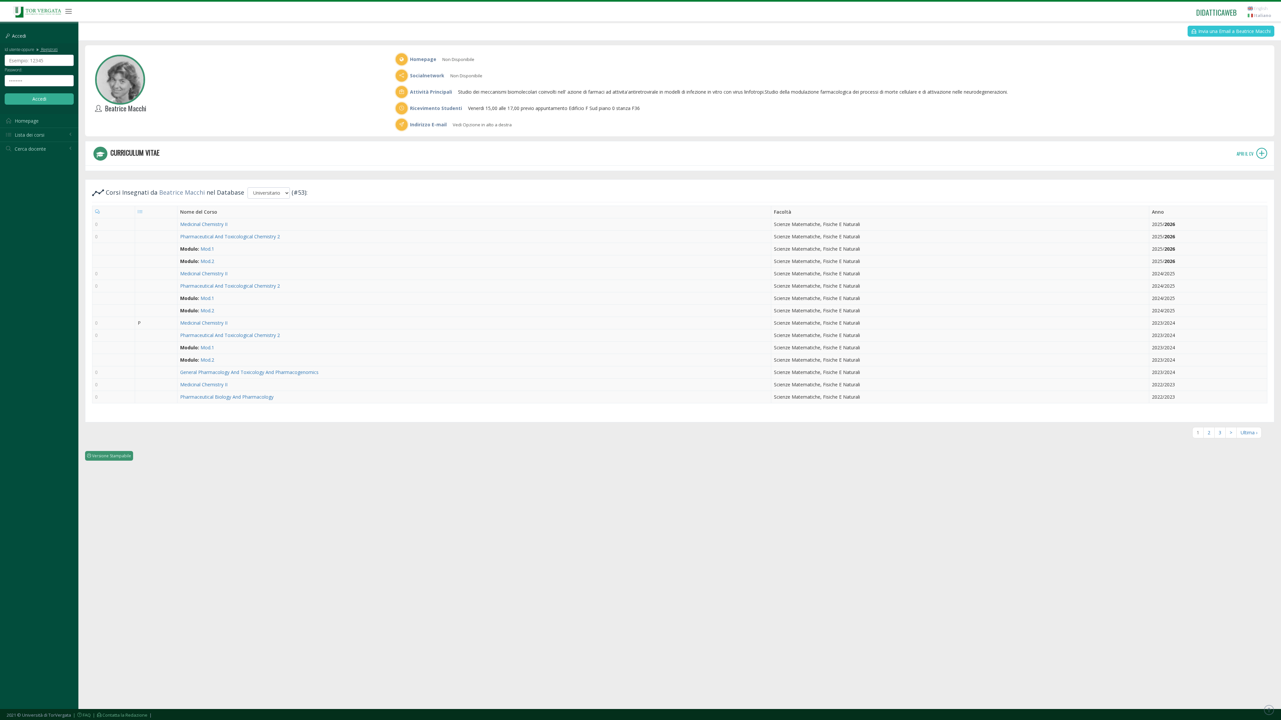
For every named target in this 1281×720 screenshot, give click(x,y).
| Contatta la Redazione (119, 715)
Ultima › (1249, 432)
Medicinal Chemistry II (204, 224)
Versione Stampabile (111, 456)
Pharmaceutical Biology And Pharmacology (227, 397)
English (1260, 8)
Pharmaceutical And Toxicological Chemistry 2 (230, 236)
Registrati (49, 49)
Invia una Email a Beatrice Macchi (1234, 31)
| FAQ (81, 715)
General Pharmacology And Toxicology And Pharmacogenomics (249, 372)
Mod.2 (207, 261)
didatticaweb (1216, 12)
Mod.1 (207, 249)
